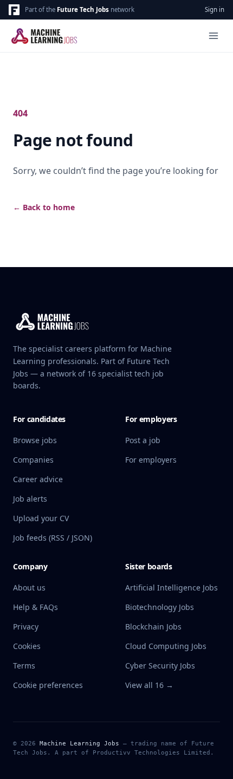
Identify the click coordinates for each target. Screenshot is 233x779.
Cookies (27, 646)
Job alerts (30, 499)
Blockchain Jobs (153, 626)
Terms (24, 665)
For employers (151, 460)
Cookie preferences (48, 685)
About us (29, 587)
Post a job (142, 440)
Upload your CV (41, 518)
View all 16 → (149, 685)
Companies (33, 460)
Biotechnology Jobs (159, 607)
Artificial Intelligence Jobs (171, 587)
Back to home (44, 207)
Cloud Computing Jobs (165, 646)
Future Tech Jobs (83, 9)
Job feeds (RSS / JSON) (52, 538)
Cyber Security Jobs (160, 665)
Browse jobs (35, 440)
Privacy (25, 626)
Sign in (214, 9)
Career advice (38, 479)
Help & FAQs (35, 607)
